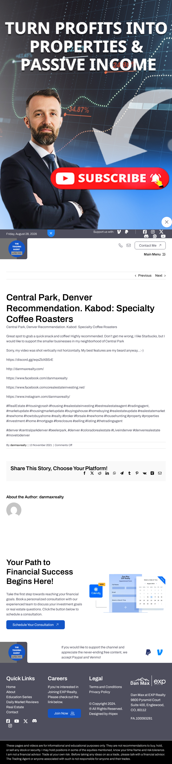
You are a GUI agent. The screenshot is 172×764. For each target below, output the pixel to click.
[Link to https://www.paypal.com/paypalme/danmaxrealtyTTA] (126, 232)
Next (158, 275)
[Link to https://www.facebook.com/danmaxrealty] (145, 232)
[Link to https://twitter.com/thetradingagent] (161, 231)
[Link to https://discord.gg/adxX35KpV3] (146, 236)
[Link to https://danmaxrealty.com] (155, 236)
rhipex (113, 714)
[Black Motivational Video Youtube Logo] (16, 240)
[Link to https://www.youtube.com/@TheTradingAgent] (163, 236)
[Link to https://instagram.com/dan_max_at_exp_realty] (153, 232)
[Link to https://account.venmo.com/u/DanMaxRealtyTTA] (119, 232)
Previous (144, 275)
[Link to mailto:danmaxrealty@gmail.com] (128, 245)
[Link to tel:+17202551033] (120, 245)
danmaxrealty (18, 445)
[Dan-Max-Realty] (148, 677)
